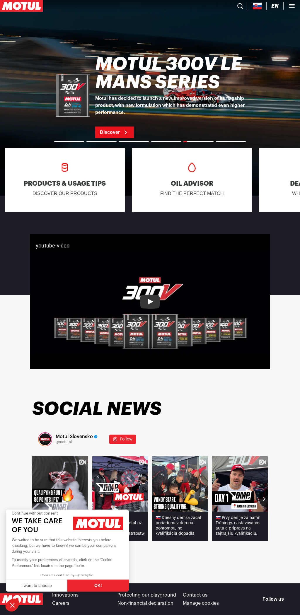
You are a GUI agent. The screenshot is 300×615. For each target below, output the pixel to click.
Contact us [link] (195, 595)
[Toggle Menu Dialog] (291, 5)
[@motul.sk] (45, 439)
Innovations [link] (65, 595)
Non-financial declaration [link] (145, 603)
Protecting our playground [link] (146, 595)
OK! (98, 585)
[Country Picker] (257, 6)
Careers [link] (60, 603)
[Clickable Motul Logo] (21, 6)
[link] (150, 97)
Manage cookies (201, 603)
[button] (12, 605)
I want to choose (36, 585)
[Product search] (240, 6)
